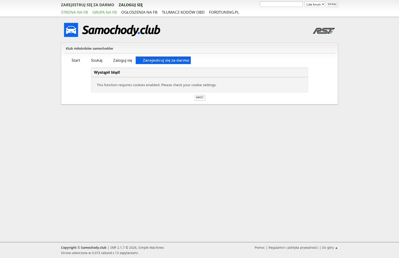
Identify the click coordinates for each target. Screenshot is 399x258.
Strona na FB (74, 12)
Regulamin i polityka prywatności (293, 247)
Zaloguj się (131, 4)
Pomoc (260, 247)
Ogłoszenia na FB (139, 12)
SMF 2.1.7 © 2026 (123, 247)
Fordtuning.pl (224, 12)
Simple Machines (151, 247)
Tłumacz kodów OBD (183, 12)
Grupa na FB (104, 12)
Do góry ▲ (330, 247)
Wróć (199, 97)
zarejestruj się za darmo (87, 4)
